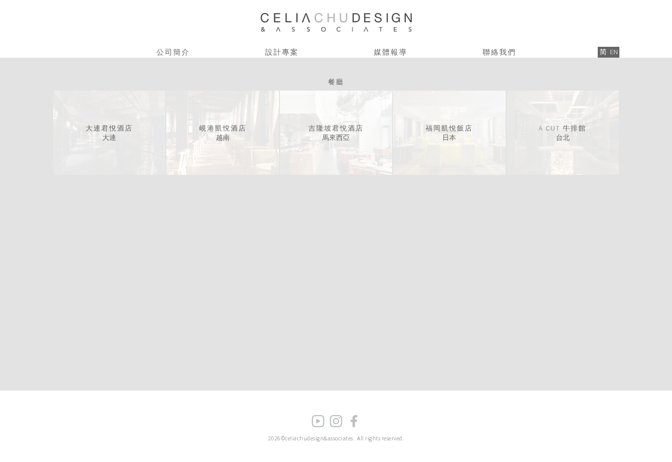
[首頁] (336, 20)
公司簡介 (173, 52)
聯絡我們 (499, 52)
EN (614, 51)
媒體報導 (390, 52)
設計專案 (282, 52)
